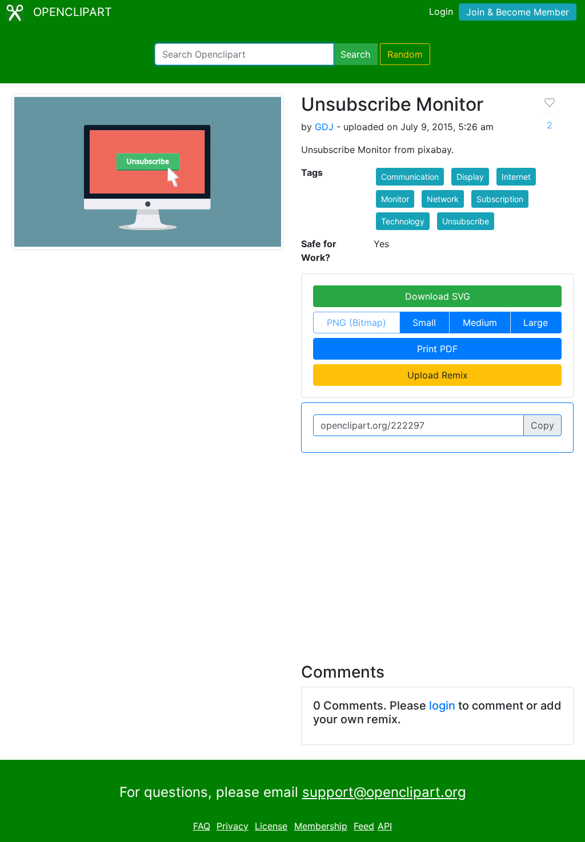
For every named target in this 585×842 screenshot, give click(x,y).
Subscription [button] (499, 199)
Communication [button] (410, 177)
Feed (364, 826)
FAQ (201, 826)
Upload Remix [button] (437, 375)
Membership (320, 826)
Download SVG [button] (437, 296)
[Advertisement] (292, 551)
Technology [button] (402, 221)
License (271, 826)
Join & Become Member (517, 12)
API (385, 826)
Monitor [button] (395, 199)
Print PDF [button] (437, 348)
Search (355, 54)
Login (441, 11)
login (442, 705)
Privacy (233, 826)
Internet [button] (516, 177)
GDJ (324, 126)
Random (405, 54)
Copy (542, 425)
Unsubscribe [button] (465, 221)
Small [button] (424, 322)
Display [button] (470, 177)
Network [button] (443, 199)
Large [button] (535, 322)
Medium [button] (480, 322)
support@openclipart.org (384, 792)
